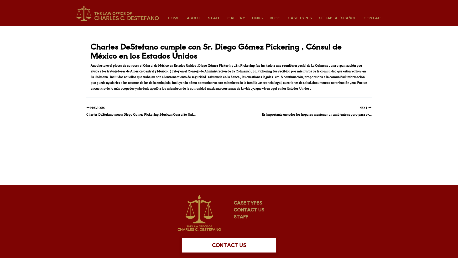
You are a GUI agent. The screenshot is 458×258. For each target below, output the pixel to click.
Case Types (300, 17)
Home (174, 17)
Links (257, 17)
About (194, 17)
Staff (214, 17)
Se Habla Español (337, 17)
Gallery (236, 17)
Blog (275, 17)
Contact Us (249, 209)
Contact (374, 17)
